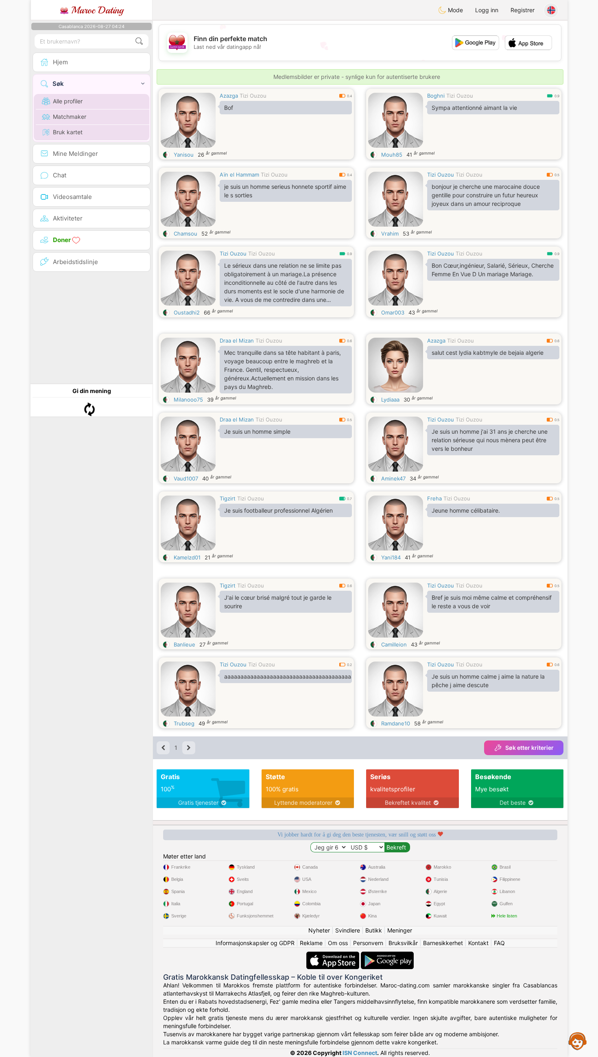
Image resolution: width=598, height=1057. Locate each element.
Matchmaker (69, 116)
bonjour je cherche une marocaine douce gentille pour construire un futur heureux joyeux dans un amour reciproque (486, 195)
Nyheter (319, 930)
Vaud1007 (186, 478)
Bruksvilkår (403, 942)
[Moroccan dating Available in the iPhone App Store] (333, 955)
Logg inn (486, 10)
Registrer (523, 10)
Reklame (311, 942)
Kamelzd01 (187, 557)
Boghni (436, 95)
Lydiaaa (390, 399)
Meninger (399, 930)
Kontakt (478, 942)
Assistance (577, 1041)
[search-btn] (139, 41)
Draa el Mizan (237, 340)
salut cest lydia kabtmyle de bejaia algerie (487, 352)
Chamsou (185, 233)
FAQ (499, 942)
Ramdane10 (395, 723)
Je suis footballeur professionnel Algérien (278, 510)
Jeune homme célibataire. (466, 510)
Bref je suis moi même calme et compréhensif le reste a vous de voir (492, 601)
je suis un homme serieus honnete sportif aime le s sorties (285, 191)
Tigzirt (228, 498)
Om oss (338, 942)
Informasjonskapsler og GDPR (255, 942)
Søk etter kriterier (529, 747)
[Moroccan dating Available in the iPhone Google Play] (387, 955)
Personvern (368, 942)
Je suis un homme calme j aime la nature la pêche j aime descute (488, 680)
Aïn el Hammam (239, 174)
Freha (434, 498)
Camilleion (394, 644)
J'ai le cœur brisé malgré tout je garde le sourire (278, 601)
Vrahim (390, 233)
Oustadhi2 (187, 312)
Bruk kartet (68, 132)
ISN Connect (360, 1052)
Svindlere (347, 930)
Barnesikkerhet (443, 942)
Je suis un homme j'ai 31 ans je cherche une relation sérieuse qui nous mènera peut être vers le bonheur (490, 440)
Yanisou (184, 154)
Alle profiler (68, 101)
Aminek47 (393, 478)
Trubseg (184, 723)
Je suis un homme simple (257, 431)
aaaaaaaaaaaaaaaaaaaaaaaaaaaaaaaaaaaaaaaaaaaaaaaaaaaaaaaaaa (288, 676)
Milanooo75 (188, 399)
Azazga (229, 95)
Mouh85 (391, 154)
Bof (228, 107)
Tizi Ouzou (253, 95)
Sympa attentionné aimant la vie (474, 107)
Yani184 (391, 557)
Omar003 (392, 312)
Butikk (373, 930)
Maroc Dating (95, 10)
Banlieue (184, 644)
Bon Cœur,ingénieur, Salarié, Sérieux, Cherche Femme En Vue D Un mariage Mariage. (493, 269)
